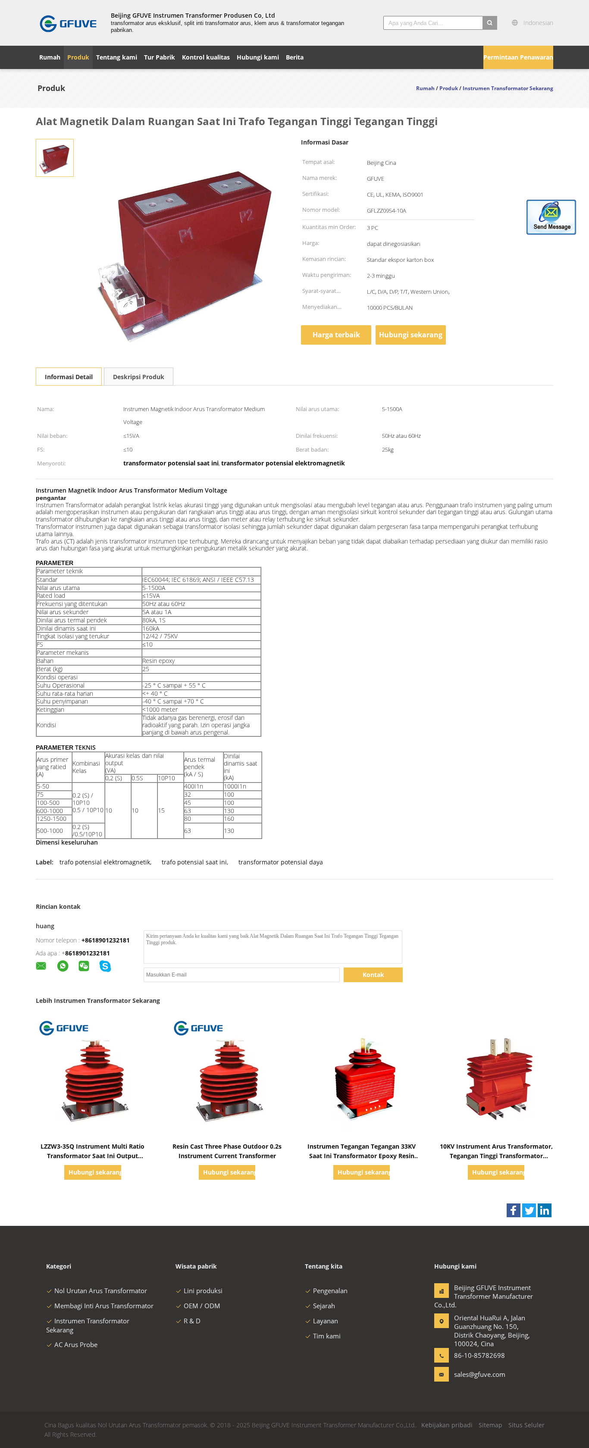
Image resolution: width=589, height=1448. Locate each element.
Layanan (325, 1320)
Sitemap (490, 1425)
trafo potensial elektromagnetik (105, 862)
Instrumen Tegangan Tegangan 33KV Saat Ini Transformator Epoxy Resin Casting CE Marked (361, 1155)
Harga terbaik (336, 334)
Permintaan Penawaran (518, 57)
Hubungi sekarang (410, 334)
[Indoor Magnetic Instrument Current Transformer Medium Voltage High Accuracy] (54, 157)
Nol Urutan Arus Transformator (100, 1290)
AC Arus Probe (75, 1344)
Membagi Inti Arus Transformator (104, 1305)
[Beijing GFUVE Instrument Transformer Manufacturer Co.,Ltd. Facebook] (513, 1210)
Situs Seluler (526, 1425)
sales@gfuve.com (479, 1374)
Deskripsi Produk (138, 377)
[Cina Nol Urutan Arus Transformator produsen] (68, 23)
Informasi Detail (69, 377)
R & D (192, 1320)
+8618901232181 (105, 940)
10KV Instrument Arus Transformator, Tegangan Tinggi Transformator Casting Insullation (496, 1155)
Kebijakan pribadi (447, 1425)
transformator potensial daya (280, 862)
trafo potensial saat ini (194, 862)
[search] (489, 23)
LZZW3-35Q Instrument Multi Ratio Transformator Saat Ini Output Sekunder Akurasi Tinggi (92, 1155)
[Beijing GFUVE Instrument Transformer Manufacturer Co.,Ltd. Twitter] (529, 1210)
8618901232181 (87, 953)
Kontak (373, 975)
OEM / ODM (202, 1305)
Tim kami (327, 1336)
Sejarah (324, 1305)
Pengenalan (330, 1290)
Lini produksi (203, 1290)
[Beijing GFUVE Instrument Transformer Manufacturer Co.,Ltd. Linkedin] (544, 1210)
